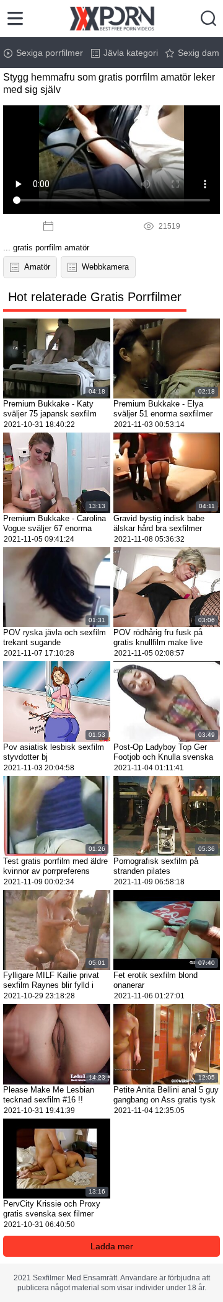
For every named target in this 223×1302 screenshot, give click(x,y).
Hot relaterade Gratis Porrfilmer (94, 297)
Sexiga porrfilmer (49, 53)
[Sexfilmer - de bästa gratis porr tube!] (112, 18)
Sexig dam (198, 53)
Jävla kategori (130, 53)
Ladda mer (111, 1246)
